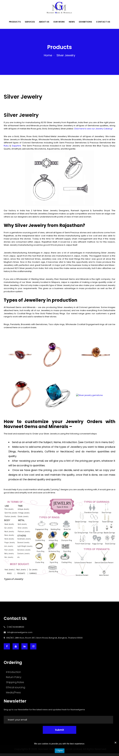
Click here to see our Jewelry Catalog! (93, 128)
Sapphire (16, 145)
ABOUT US (44, 21)
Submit (59, 729)
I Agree (59, 750)
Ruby (6, 145)
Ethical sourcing (15, 687)
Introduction (13, 672)
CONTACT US (103, 21)
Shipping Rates (15, 682)
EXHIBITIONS (85, 21)
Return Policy (13, 677)
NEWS (72, 21)
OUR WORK (59, 21)
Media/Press (13, 692)
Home (48, 55)
